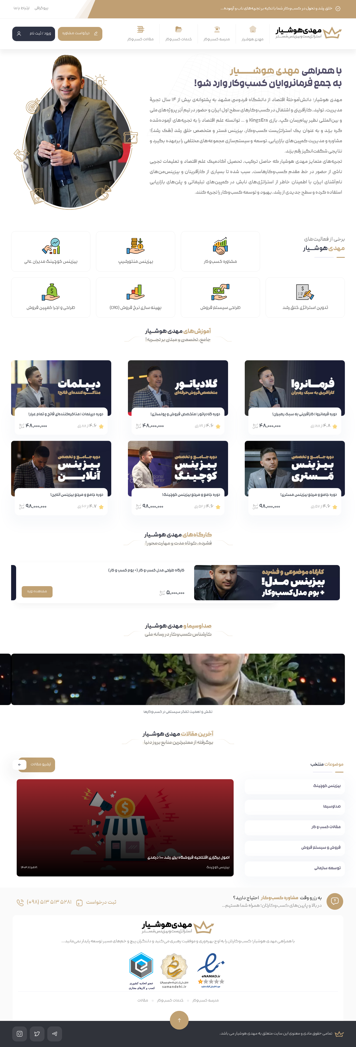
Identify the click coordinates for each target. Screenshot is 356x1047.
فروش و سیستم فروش (321, 848)
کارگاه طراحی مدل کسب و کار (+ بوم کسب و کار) (146, 570)
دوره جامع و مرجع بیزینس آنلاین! (76, 495)
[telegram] (54, 1033)
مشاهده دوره (37, 591)
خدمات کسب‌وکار (178, 39)
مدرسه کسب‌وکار (217, 39)
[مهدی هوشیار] (308, 33)
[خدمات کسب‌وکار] (179, 30)
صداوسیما (332, 806)
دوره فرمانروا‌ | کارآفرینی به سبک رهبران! (304, 414)
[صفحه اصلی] (252, 29)
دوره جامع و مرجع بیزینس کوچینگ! (191, 495)
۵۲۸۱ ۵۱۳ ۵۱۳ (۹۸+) (49, 902)
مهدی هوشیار (253, 39)
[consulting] (79, 902)
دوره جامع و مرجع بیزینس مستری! (308, 495)
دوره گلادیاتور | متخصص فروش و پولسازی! (185, 414)
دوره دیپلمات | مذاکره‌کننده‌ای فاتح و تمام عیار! (65, 414)
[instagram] (19, 1033)
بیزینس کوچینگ (327, 786)
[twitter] (37, 1033)
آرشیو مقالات (41, 764)
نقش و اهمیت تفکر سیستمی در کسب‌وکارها (178, 712)
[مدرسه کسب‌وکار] (217, 30)
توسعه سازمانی (327, 868)
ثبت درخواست (101, 902)
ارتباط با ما (21, 8)
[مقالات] (141, 30)
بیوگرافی (41, 8)
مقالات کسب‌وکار (140, 39)
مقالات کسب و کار (326, 827)
